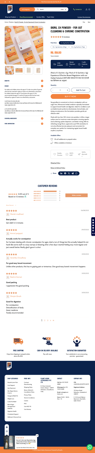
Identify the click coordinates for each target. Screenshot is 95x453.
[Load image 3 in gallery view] (28, 70)
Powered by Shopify (56, 450)
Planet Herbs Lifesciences (44, 450)
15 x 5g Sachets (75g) (78, 47)
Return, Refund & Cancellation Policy (29, 391)
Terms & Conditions (29, 398)
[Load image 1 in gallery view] (9, 70)
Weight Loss (11, 399)
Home (6, 22)
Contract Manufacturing (28, 383)
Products (11, 22)
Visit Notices (27, 409)
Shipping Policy (55, 163)
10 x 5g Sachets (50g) (60, 47)
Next (89, 22)
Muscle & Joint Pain (13, 382)
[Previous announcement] (5, 2)
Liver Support (11, 385)
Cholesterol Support (13, 414)
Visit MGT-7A (27, 406)
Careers (26, 401)
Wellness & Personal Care (14, 417)
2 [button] (44, 320)
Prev (84, 22)
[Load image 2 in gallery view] (19, 70)
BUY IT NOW (70, 96)
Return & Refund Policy (58, 168)
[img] (11, 211)
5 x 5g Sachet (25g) (67, 43)
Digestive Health (12, 411)
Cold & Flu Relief (12, 401)
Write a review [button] (76, 195)
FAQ (25, 403)
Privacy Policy (27, 395)
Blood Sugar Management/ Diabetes (11, 406)
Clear (62, 9)
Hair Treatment (12, 388)
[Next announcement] (9, 2)
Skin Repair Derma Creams (12, 392)
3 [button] (47, 320)
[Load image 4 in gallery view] (38, 70)
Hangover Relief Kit (13, 396)
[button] (27, 9)
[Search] (38, 9)
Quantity (53, 85)
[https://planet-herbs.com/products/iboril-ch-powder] (61, 173)
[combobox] (51, 9)
